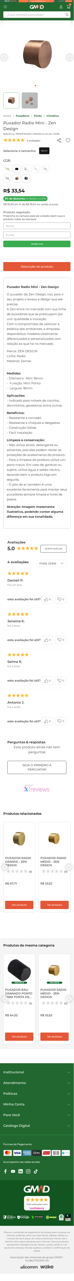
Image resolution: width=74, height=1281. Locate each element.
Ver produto (19, 904)
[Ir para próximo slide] (69, 57)
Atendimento (14, 1083)
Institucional (13, 1072)
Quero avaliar (53, 548)
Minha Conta (14, 1104)
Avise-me (37, 243)
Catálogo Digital (16, 1126)
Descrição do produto (37, 266)
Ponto (38, 115)
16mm (44, 150)
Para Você (11, 1115)
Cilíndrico (53, 115)
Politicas (10, 1094)
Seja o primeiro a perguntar (37, 767)
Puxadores (22, 115)
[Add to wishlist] (68, 140)
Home (7, 115)
